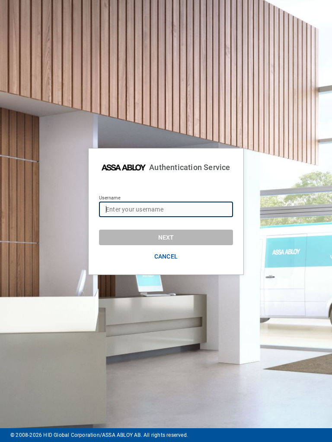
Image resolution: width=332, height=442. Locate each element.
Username (109, 198)
